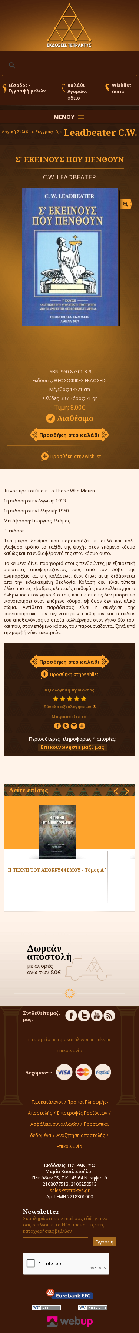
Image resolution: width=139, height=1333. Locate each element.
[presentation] (116, 791)
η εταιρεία (39, 1039)
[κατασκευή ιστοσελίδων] (70, 1325)
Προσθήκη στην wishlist (75, 456)
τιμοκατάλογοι (73, 1039)
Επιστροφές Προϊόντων (82, 1113)
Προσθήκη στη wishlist (74, 674)
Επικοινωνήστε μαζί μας (72, 747)
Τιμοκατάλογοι (47, 1102)
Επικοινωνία (69, 1146)
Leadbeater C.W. (100, 132)
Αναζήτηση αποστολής (80, 1135)
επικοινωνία (69, 1050)
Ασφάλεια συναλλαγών (54, 1124)
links (100, 1039)
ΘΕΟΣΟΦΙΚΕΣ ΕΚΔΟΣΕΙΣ (80, 380)
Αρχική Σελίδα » (18, 131)
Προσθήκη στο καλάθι (69, 434)
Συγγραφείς (47, 131)
